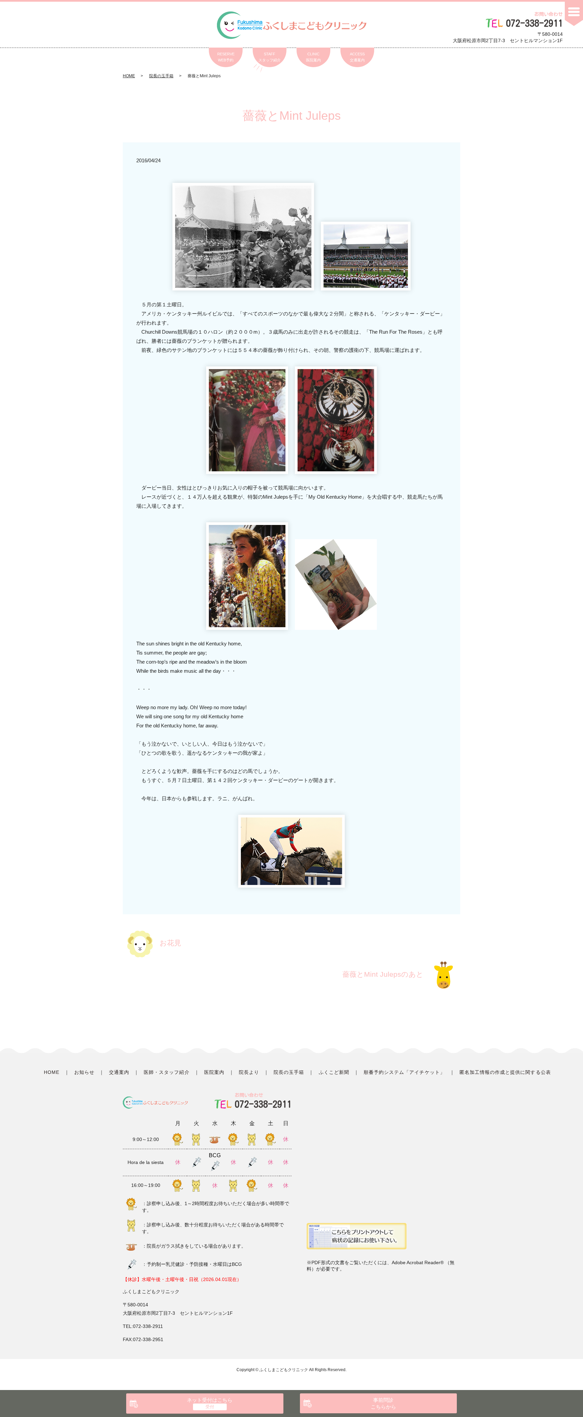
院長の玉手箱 (161, 76)
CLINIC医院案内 (313, 57)
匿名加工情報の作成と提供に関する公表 (505, 1072)
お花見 (170, 943)
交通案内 (119, 1072)
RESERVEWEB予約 (225, 57)
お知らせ (84, 1072)
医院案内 (214, 1072)
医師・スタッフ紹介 (166, 1072)
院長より (249, 1072)
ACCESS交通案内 (357, 57)
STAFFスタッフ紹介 (269, 57)
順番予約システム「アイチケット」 (404, 1072)
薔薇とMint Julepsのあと (382, 974)
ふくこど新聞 (334, 1072)
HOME (129, 76)
